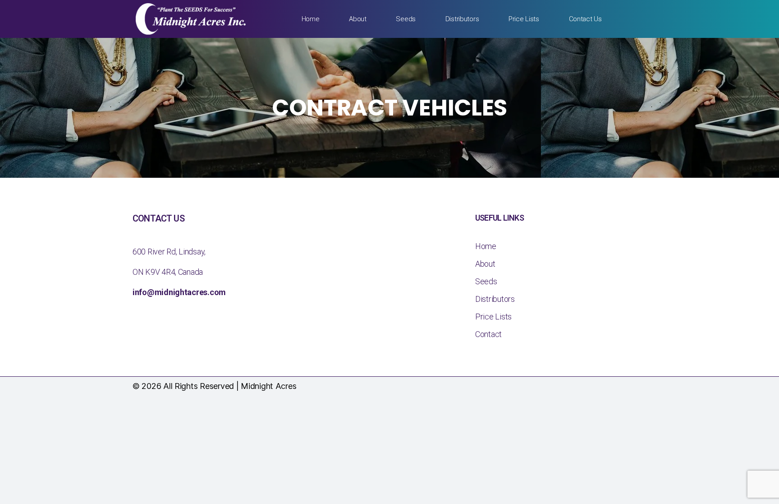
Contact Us (585, 19)
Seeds (406, 19)
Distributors (462, 19)
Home (311, 19)
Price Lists (524, 19)
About (358, 19)
